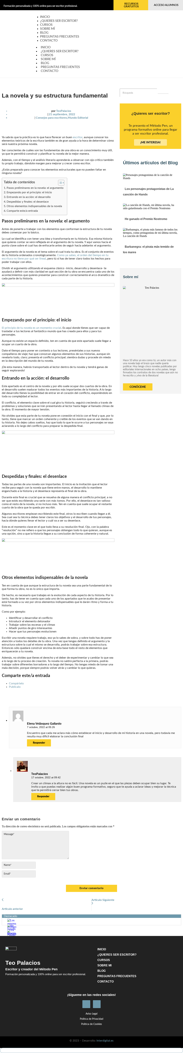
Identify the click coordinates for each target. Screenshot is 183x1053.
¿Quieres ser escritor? (59, 21)
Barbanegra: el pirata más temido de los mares (148, 249)
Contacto (49, 40)
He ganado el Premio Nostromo (146, 218)
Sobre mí (48, 59)
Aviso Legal (91, 1014)
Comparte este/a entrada (22, 210)
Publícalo (15, 686)
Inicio (46, 47)
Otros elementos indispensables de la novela (34, 206)
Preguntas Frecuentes (59, 36)
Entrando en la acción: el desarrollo (29, 197)
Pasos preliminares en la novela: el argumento (35, 187)
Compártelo (16, 683)
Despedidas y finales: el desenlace (28, 201)
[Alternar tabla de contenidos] (59, 183)
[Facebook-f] (86, 1004)
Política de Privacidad (91, 1019)
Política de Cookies (91, 1024)
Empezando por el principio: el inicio (29, 192)
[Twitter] (97, 1004)
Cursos (47, 55)
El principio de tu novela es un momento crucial (31, 327)
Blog (45, 63)
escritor (77, 137)
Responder (39, 743)
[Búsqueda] (163, 93)
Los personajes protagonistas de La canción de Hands (148, 191)
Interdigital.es (105, 1040)
